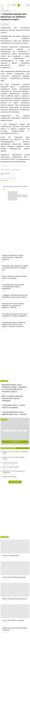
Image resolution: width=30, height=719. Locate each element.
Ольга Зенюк (6, 173)
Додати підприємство (15, 482)
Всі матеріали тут (15, 442)
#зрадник (18, 169)
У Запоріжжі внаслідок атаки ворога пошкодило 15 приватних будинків (15, 315)
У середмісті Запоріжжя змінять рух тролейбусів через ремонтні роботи (14, 296)
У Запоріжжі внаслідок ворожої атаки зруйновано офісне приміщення (13, 287)
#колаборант (7, 169)
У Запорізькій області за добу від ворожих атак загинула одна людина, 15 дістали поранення (13, 324)
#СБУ (2, 169)
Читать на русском (5, 24)
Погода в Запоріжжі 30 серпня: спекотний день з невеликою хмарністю (13, 257)
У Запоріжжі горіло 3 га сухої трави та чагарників (13, 406)
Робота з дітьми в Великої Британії (14, 599)
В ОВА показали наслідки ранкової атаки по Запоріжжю (14, 277)
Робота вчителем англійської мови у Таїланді (14, 629)
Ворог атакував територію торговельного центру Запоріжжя (12, 398)
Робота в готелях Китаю (10, 556)
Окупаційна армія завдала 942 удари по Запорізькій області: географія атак (15, 268)
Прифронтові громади (14, 430)
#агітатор (13, 169)
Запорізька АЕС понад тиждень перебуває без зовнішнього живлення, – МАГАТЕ (13, 305)
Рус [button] (28, 5)
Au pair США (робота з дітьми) (13, 620)
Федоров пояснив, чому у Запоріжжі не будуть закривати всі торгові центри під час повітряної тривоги (14, 388)
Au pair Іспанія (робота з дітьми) (14, 577)
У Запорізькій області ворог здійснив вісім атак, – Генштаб (14, 413)
